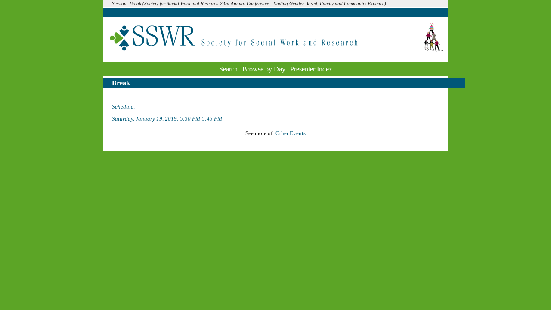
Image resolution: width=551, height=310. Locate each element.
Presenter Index (311, 69)
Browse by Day (263, 69)
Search (228, 69)
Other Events (291, 133)
